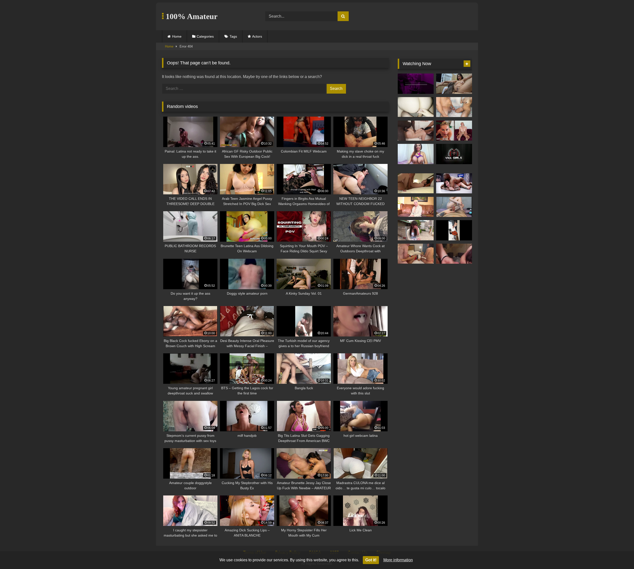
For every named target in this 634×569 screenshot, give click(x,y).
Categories (205, 36)
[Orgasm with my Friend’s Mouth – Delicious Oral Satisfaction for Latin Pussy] (454, 84)
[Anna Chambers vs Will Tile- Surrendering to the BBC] (454, 183)
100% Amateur (190, 16)
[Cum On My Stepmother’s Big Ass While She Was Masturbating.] (416, 107)
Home (177, 36)
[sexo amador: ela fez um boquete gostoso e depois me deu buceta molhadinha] (454, 107)
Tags (233, 36)
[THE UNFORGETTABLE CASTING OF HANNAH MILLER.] (454, 131)
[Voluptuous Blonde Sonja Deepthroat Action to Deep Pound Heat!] (416, 207)
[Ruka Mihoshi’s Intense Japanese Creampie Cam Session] (416, 230)
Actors (257, 36)
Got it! (370, 560)
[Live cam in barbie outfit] (416, 84)
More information (398, 560)
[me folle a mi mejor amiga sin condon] (454, 207)
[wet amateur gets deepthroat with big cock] (454, 254)
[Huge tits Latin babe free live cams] (416, 154)
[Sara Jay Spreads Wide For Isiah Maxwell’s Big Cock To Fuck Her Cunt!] (454, 154)
